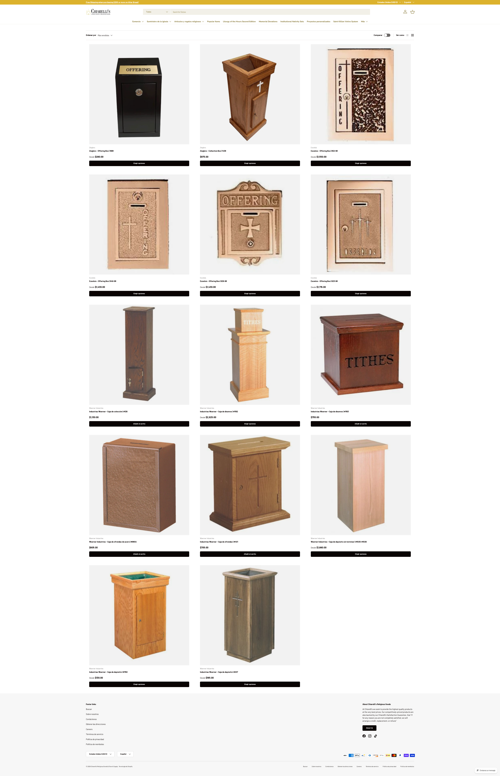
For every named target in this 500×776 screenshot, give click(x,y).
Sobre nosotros (92, 714)
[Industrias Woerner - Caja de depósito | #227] (250, 615)
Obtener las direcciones (96, 724)
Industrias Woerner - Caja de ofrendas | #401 (219, 542)
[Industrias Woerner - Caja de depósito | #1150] (139, 615)
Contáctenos (91, 719)
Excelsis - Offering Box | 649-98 (102, 281)
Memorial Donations (268, 21)
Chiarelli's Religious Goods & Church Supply (104, 766)
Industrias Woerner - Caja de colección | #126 (108, 411)
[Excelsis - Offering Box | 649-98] (139, 224)
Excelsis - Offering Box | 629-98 (213, 281)
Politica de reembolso (95, 744)
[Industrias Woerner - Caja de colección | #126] (139, 355)
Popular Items (213, 21)
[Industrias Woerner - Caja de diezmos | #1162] (250, 355)
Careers (89, 729)
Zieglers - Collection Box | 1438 (213, 151)
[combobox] (256, 12)
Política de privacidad (95, 739)
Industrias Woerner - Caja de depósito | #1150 (108, 672)
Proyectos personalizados (318, 21)
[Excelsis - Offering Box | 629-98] (250, 224)
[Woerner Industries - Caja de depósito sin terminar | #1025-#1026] (361, 485)
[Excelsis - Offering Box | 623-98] (361, 224)
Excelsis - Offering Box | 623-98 (324, 281)
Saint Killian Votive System (345, 21)
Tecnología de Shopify (125, 766)
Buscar (89, 709)
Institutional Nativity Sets (292, 21)
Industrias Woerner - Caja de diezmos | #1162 (219, 411)
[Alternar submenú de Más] (366, 21)
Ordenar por (91, 35)
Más (363, 21)
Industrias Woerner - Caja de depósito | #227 (219, 672)
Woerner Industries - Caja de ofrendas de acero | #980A (113, 542)
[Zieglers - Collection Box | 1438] (250, 94)
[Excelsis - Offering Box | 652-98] (361, 94)
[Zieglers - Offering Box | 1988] (139, 94)
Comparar (378, 35)
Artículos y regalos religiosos (187, 21)
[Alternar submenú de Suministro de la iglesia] (170, 21)
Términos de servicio (94, 734)
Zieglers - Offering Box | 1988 (101, 151)
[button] (412, 12)
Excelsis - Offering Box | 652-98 (324, 151)
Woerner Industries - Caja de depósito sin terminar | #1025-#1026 (339, 542)
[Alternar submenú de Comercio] (142, 21)
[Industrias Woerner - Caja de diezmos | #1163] (361, 355)
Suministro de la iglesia (157, 21)
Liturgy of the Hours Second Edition (239, 21)
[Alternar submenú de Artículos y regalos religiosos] (203, 21)
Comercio (136, 21)
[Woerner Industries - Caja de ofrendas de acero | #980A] (139, 485)
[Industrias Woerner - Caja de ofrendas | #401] (250, 485)
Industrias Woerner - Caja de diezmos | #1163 (330, 411)
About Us (369, 728)
